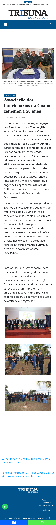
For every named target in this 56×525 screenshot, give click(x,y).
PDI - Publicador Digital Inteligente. (34, 519)
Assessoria (22, 117)
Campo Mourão (8, 4)
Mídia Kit (46, 510)
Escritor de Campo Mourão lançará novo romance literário (26, 460)
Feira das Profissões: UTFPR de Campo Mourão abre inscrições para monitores (28, 474)
